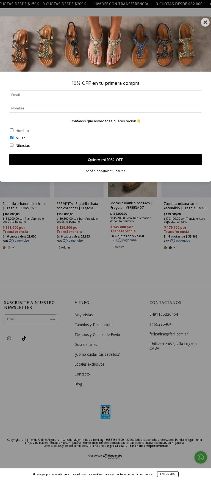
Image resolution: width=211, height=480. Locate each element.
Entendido (168, 474)
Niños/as (23, 145)
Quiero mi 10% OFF (105, 159)
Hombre (22, 131)
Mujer (20, 138)
